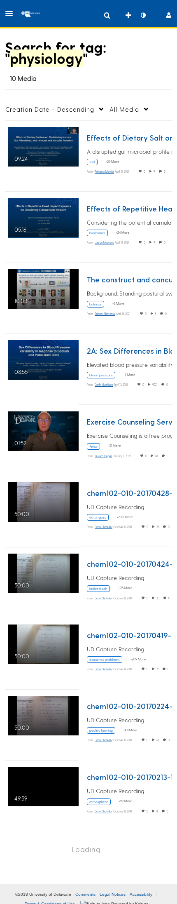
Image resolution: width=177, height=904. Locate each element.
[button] (11, 13)
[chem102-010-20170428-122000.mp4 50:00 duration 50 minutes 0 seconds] (43, 501)
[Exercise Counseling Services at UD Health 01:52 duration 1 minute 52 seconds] (43, 429)
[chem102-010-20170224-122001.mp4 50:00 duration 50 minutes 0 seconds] (43, 714)
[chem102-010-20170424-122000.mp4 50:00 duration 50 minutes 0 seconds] (43, 572)
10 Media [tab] (23, 78)
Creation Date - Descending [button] (49, 109)
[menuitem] (107, 15)
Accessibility (141, 894)
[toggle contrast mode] (143, 15)
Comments (85, 894)
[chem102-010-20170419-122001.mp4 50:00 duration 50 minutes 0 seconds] (43, 643)
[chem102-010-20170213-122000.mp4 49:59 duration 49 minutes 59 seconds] (43, 785)
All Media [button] (124, 109)
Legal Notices (113, 894)
